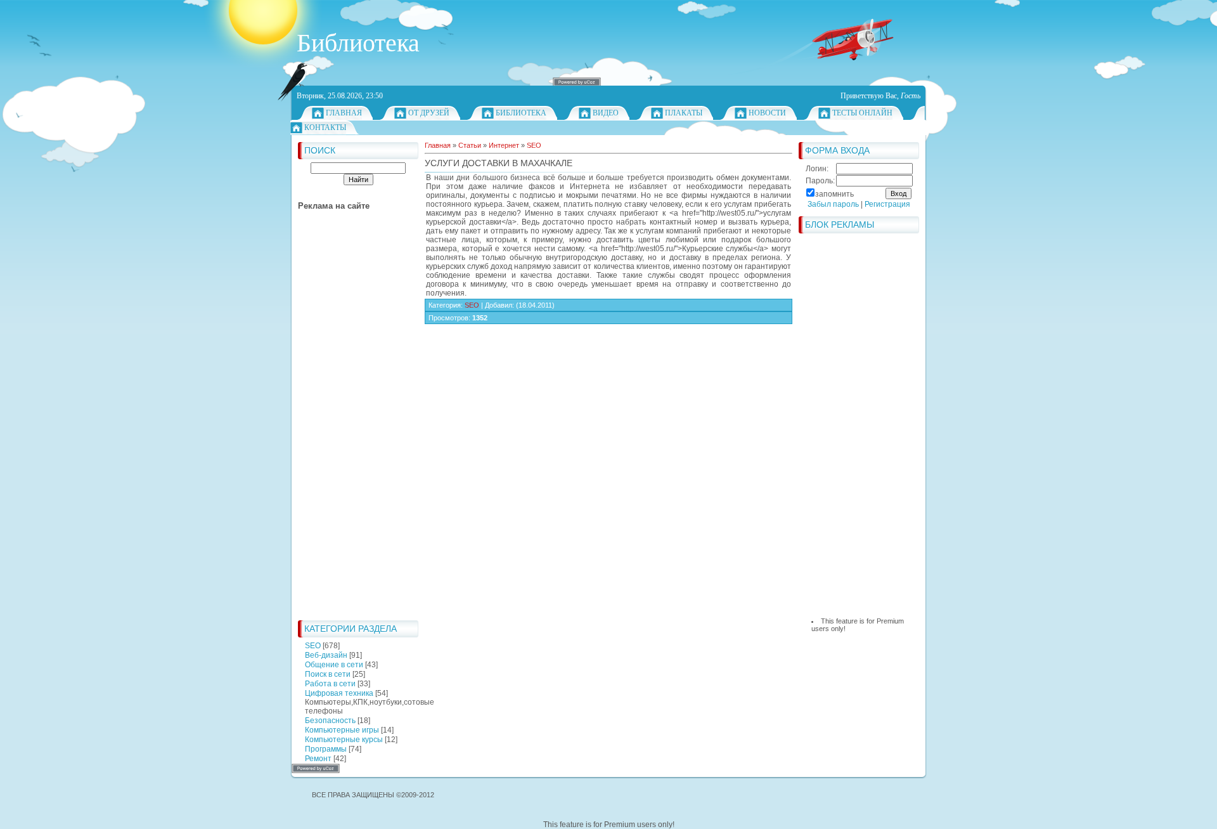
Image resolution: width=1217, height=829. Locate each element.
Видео (606, 112)
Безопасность (330, 720)
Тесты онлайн (862, 112)
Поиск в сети (328, 674)
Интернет (504, 145)
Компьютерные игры (342, 730)
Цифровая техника (339, 693)
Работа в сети (330, 683)
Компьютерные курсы (344, 739)
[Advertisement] (348, 423)
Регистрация (887, 204)
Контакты (325, 127)
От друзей (428, 112)
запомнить (834, 194)
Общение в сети (334, 664)
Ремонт (318, 758)
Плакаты (683, 112)
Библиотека (521, 112)
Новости (767, 112)
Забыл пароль (833, 204)
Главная (344, 112)
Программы (326, 749)
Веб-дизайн (326, 655)
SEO (313, 645)
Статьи (469, 145)
